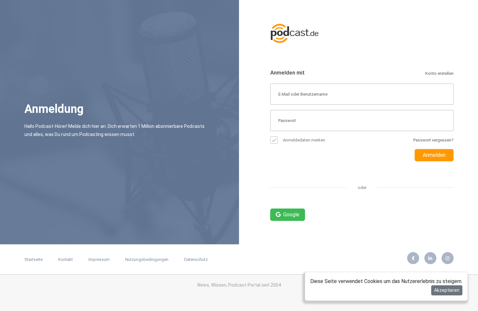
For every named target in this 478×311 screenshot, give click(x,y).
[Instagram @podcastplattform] (448, 258)
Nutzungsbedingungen (146, 259)
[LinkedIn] (430, 258)
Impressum (99, 259)
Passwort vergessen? (433, 140)
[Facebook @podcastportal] (413, 258)
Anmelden (434, 155)
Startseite (33, 259)
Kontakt (65, 259)
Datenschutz (196, 259)
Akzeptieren (446, 290)
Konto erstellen (439, 73)
